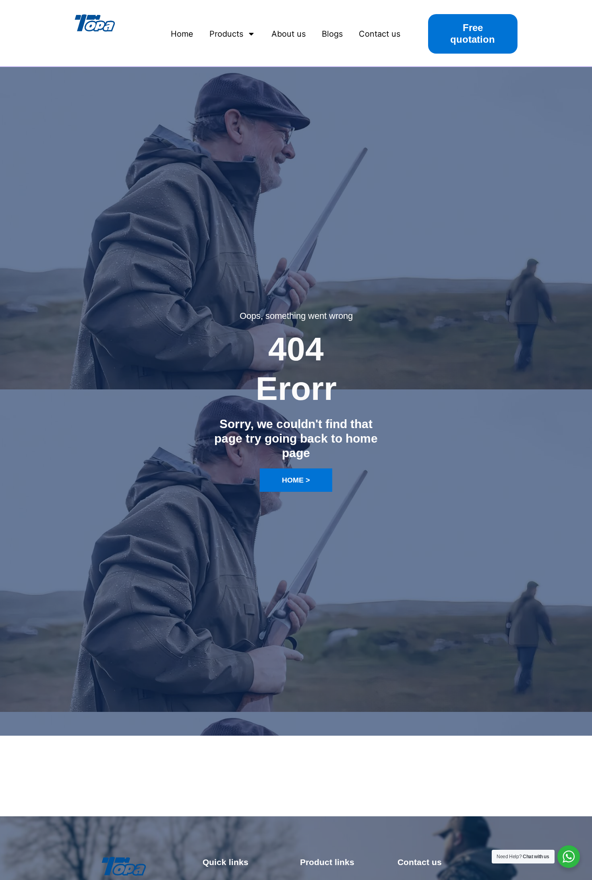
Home (182, 34)
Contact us (379, 34)
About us (288, 34)
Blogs (332, 34)
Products (226, 34)
